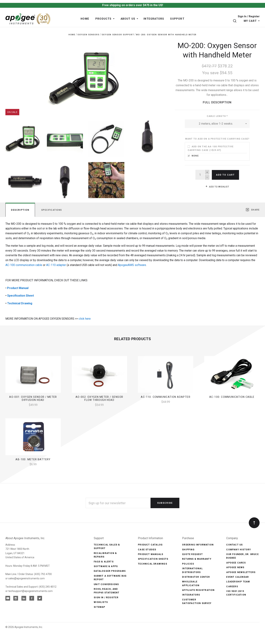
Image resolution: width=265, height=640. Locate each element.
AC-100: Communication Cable (232, 396)
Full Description (217, 102)
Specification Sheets (153, 559)
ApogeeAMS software (132, 265)
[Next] (155, 76)
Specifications (51, 210)
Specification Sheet (20, 295)
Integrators (191, 595)
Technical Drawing (19, 303)
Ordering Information (198, 544)
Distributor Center (196, 577)
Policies (188, 564)
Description (20, 210)
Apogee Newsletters (240, 572)
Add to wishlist (218, 186)
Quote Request (192, 554)
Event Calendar (237, 577)
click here (84, 318)
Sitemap (99, 607)
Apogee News (235, 567)
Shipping (188, 549)
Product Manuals (150, 554)
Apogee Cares (236, 562)
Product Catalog (150, 544)
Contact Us (234, 544)
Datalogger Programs (110, 571)
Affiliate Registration (198, 590)
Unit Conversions (106, 584)
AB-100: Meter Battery (33, 459)
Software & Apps (106, 566)
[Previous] (15, 76)
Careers (232, 586)
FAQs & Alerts (104, 561)
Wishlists (101, 602)
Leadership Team (238, 581)
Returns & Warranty (196, 559)
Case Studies (147, 549)
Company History (238, 549)
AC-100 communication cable (23, 265)
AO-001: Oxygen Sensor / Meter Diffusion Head (33, 398)
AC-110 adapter (56, 265)
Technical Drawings (152, 564)
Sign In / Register (249, 16)
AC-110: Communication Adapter (165, 396)
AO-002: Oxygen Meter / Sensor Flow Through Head (99, 398)
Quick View (33, 376)
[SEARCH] (235, 21)
